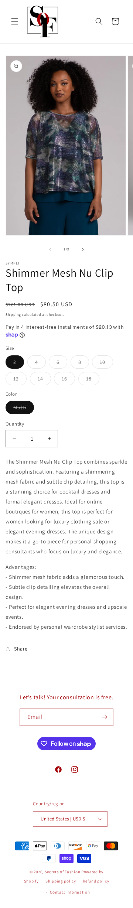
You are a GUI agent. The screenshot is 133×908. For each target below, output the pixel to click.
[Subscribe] (105, 717)
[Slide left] (50, 249)
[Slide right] (83, 249)
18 (92, 380)
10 (106, 363)
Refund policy (96, 881)
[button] (15, 21)
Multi (23, 409)
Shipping (13, 314)
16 (68, 380)
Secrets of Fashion (63, 871)
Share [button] (21, 648)
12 (20, 380)
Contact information (70, 892)
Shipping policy (60, 881)
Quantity (15, 424)
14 (44, 380)
